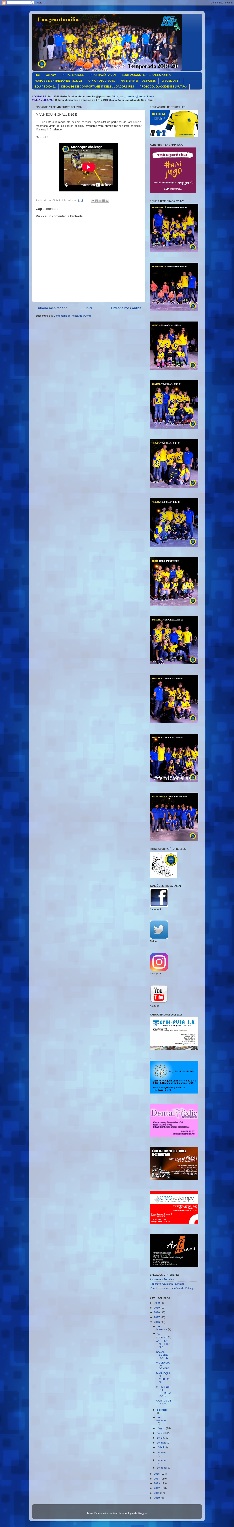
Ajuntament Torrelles (162, 1279)
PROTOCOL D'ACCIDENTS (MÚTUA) (163, 86)
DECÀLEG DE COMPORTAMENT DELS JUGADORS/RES (97, 86)
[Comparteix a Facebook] (103, 201)
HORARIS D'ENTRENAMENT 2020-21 (58, 80)
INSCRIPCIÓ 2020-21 (103, 74)
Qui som (51, 74)
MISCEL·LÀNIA (170, 80)
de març (161, 1452)
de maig (162, 1442)
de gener (162, 1467)
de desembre (162, 1328)
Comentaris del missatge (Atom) (72, 315)
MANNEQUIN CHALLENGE (163, 1378)
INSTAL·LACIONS (73, 74)
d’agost (161, 1428)
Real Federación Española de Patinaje (172, 1288)
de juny (161, 1437)
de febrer (162, 1460)
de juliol (161, 1433)
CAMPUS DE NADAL (163, 1402)
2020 (157, 1303)
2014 (157, 1478)
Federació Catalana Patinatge (167, 1283)
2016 (157, 1322)
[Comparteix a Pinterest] (107, 201)
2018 (157, 1312)
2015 (157, 1473)
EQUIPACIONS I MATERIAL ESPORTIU (146, 74)
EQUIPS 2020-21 (45, 86)
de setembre (161, 1419)
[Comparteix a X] (100, 201)
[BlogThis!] (96, 201)
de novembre (162, 1335)
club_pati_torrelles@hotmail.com (133, 96)
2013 (157, 1483)
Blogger (142, 1513)
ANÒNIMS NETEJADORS (163, 1344)
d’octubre (162, 1409)
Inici (37, 74)
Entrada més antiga (126, 308)
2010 (157, 1497)
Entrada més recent (51, 308)
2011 (157, 1493)
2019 (157, 1307)
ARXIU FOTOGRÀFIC (101, 80)
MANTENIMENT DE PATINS (138, 80)
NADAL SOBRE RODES (162, 1355)
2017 (157, 1317)
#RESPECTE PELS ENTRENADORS (163, 1391)
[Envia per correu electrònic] (93, 201)
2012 (157, 1488)
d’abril (161, 1447)
